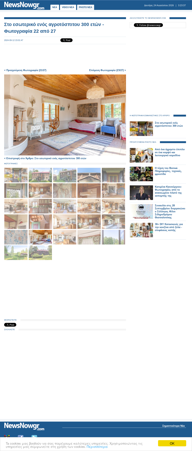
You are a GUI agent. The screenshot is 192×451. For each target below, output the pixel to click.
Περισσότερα (97, 446)
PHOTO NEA (85, 7)
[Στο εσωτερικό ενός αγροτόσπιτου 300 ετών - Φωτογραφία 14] (89, 212)
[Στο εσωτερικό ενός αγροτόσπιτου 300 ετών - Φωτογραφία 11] (16, 212)
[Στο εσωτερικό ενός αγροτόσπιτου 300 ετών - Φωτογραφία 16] (16, 228)
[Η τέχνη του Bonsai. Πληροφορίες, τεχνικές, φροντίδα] (141, 180)
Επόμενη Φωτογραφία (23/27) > (107, 70)
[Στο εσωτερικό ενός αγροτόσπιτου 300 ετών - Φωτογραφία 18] (65, 228)
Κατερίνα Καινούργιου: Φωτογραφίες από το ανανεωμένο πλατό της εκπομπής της (168, 191)
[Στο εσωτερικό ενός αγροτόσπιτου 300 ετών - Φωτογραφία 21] (16, 243)
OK (172, 443)
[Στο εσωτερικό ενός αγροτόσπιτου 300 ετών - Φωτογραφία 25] (113, 243)
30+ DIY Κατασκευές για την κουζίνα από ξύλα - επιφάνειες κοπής (169, 227)
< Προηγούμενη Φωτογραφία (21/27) (25, 70)
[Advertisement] (65, 56)
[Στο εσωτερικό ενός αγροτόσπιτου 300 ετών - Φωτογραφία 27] (40, 259)
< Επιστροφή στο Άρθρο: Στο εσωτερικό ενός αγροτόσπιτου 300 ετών (45, 158)
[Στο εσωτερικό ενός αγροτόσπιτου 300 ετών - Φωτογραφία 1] (16, 181)
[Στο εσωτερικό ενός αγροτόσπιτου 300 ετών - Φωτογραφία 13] (65, 212)
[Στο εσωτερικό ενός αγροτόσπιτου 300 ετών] (141, 135)
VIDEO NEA (68, 7)
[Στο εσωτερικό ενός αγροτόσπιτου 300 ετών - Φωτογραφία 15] (113, 212)
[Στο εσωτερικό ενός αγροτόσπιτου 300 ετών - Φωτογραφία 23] (65, 243)
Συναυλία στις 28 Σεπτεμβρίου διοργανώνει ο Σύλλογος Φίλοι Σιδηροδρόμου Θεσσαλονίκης (170, 211)
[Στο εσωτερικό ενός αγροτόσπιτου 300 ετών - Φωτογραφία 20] (113, 228)
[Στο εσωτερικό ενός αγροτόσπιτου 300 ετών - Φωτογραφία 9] (89, 197)
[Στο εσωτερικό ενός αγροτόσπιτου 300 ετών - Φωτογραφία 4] (89, 181)
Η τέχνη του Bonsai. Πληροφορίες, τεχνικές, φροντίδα (168, 171)
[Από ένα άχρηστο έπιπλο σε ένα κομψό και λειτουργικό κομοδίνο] (141, 161)
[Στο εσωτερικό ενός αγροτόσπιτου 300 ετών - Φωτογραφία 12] (40, 212)
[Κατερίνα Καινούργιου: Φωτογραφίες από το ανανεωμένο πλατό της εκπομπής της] (141, 199)
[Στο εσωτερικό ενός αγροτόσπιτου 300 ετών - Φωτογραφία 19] (89, 228)
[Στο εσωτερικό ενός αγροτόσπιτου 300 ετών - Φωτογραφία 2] (40, 181)
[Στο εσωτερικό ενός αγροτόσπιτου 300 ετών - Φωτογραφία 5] (113, 181)
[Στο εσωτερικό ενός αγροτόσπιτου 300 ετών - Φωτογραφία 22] (40, 243)
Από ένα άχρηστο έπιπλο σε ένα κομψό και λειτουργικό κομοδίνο (170, 152)
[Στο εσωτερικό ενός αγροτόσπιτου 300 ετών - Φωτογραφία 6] (16, 197)
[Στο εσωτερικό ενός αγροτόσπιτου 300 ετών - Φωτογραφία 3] (65, 181)
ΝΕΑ (54, 7)
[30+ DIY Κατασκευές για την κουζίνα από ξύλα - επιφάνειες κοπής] (141, 236)
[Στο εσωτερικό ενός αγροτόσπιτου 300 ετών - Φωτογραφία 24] (89, 243)
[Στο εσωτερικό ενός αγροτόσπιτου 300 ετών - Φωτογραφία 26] (16, 259)
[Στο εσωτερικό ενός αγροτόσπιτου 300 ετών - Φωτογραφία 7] (40, 197)
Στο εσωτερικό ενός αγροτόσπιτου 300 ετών (169, 124)
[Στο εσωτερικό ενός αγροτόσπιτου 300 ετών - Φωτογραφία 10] (113, 197)
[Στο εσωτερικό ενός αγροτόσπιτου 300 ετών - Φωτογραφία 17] (40, 228)
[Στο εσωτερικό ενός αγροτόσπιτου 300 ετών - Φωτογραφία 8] (65, 197)
